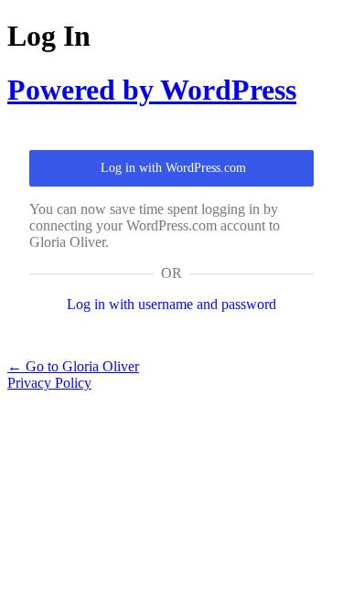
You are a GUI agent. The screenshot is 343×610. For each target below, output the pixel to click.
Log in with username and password (171, 304)
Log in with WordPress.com (173, 168)
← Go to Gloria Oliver (73, 366)
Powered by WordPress (151, 89)
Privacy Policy (49, 383)
